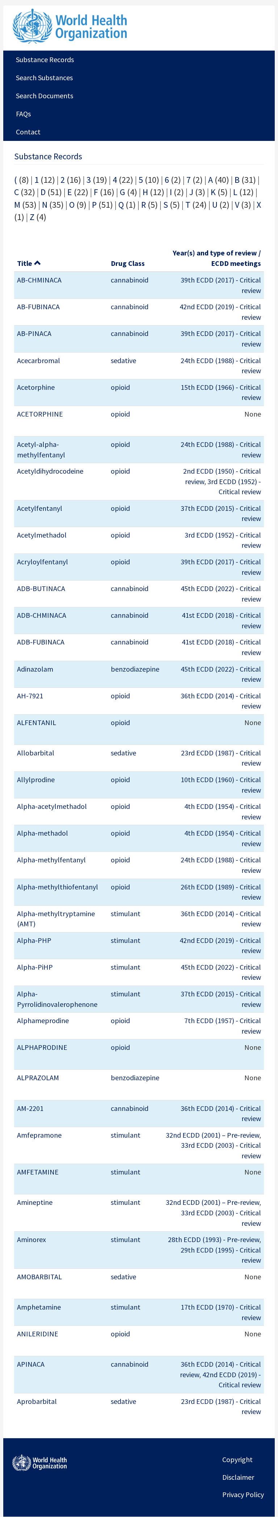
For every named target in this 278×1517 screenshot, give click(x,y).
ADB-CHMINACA (41, 615)
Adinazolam (35, 668)
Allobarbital (35, 752)
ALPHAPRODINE (42, 1047)
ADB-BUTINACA (41, 588)
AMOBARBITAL (39, 1276)
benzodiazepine (135, 668)
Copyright (237, 1459)
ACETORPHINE (40, 413)
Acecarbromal (38, 360)
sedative (123, 360)
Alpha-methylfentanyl (51, 859)
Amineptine (34, 1202)
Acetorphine (36, 387)
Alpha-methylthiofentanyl (57, 886)
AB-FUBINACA (38, 306)
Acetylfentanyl (39, 508)
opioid (120, 387)
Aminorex (31, 1239)
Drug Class (128, 263)
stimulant (125, 913)
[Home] (95, 26)
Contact (28, 131)
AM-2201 (30, 1108)
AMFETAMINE (38, 1171)
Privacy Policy (243, 1494)
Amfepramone (39, 1134)
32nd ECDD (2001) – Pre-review (212, 1134)
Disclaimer (238, 1477)
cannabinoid (129, 279)
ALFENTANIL (36, 722)
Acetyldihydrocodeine (50, 470)
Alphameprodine (43, 1020)
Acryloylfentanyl (42, 561)
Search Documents (44, 95)
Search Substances (44, 77)
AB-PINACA (34, 333)
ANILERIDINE (37, 1333)
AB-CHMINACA (39, 279)
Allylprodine (36, 779)
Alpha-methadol (42, 832)
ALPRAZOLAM (38, 1077)
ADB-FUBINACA (40, 641)
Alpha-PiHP (35, 966)
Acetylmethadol (42, 534)
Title (24, 263)
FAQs (23, 113)
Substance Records (45, 59)
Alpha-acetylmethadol (52, 806)
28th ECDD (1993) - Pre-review (213, 1239)
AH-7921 (30, 695)
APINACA (31, 1364)
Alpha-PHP (34, 940)
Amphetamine (39, 1306)
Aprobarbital (37, 1401)
